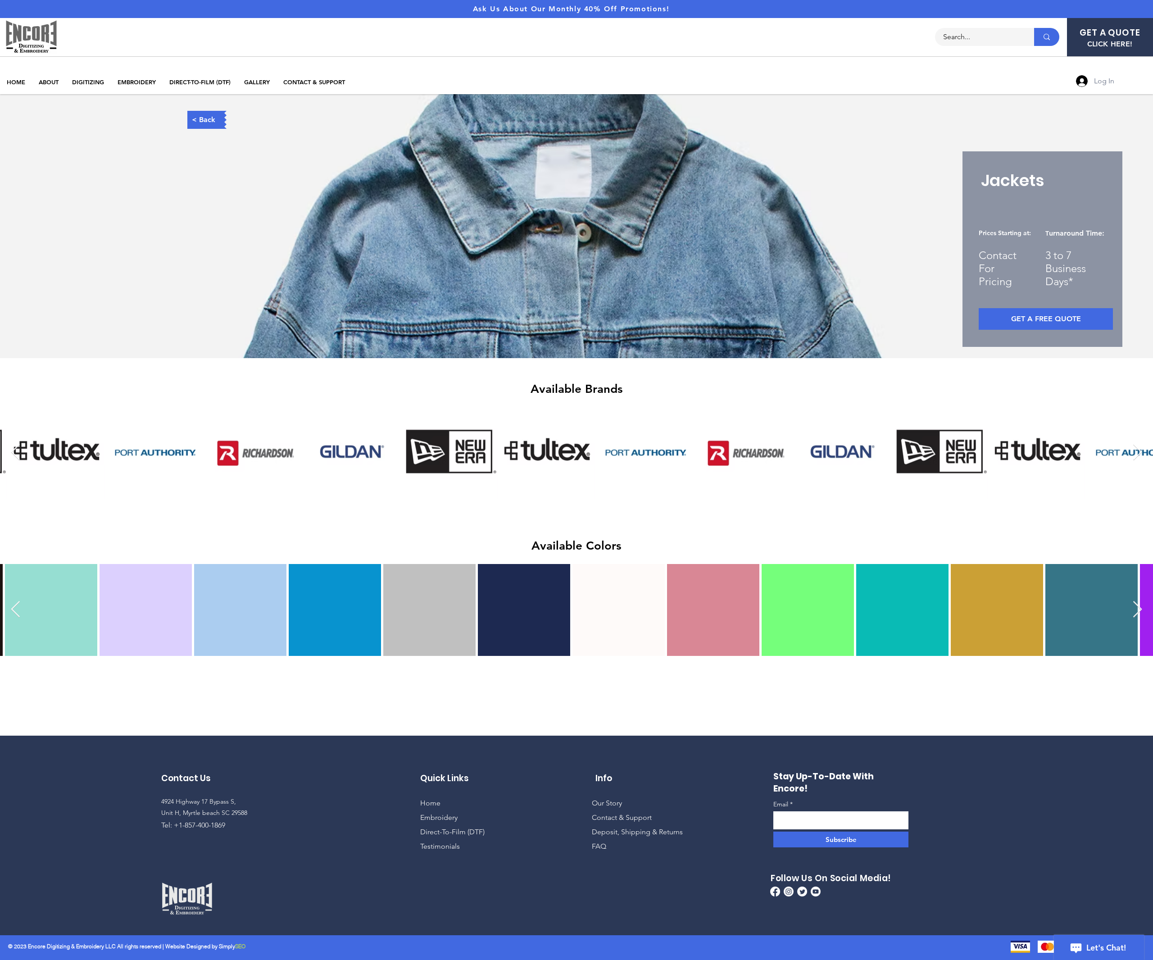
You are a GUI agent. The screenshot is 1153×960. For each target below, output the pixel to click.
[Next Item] (1137, 452)
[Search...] (1046, 37)
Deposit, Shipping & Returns (637, 832)
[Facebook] (775, 891)
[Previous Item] (15, 452)
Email (781, 804)
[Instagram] (789, 891)
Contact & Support (622, 817)
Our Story (607, 803)
